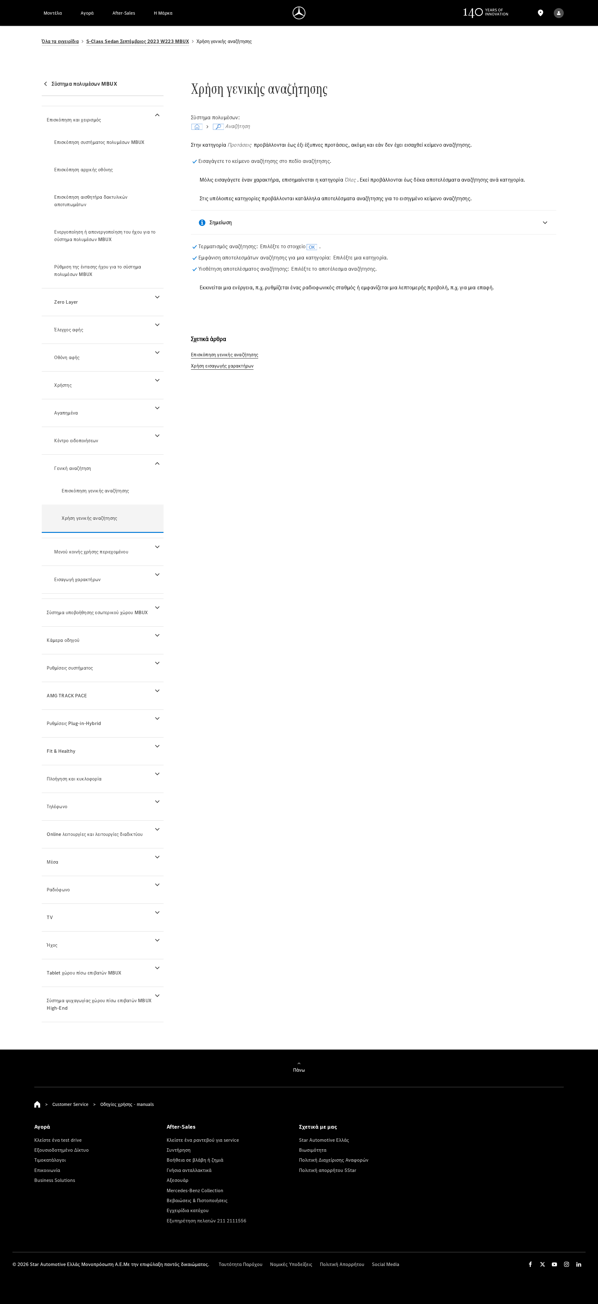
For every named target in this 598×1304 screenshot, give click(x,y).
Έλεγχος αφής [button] (68, 329)
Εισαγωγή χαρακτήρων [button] (77, 579)
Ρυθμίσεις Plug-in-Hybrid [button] (74, 723)
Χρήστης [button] (62, 385)
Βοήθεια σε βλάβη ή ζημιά (195, 1160)
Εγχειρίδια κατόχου (188, 1210)
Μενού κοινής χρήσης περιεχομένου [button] (91, 551)
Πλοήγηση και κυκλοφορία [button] (74, 778)
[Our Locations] (540, 13)
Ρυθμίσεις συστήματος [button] (70, 668)
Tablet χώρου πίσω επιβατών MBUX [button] (84, 973)
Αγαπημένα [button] (66, 413)
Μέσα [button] (52, 862)
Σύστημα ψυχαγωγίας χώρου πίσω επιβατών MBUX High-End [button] (99, 1004)
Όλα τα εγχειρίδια (60, 41)
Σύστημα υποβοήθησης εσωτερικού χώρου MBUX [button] (97, 612)
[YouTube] (554, 1264)
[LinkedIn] (578, 1264)
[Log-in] (559, 13)
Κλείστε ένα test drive (58, 1140)
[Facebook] (530, 1264)
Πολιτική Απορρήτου (342, 1264)
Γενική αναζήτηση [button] (72, 468)
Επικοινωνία (47, 1170)
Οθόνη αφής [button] (66, 357)
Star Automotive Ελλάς (324, 1140)
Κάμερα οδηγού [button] (63, 640)
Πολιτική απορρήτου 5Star (327, 1170)
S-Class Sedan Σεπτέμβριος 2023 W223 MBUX (137, 41)
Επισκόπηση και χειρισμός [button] (74, 119)
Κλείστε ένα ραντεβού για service (203, 1140)
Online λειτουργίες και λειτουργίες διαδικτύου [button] (95, 834)
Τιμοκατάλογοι (50, 1160)
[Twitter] (542, 1264)
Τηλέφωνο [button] (57, 806)
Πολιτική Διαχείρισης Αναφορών (333, 1160)
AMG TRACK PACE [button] (67, 695)
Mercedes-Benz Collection (195, 1190)
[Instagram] (566, 1264)
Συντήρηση (179, 1150)
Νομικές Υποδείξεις (291, 1264)
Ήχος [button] (52, 945)
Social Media (385, 1264)
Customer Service (70, 1104)
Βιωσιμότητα (312, 1150)
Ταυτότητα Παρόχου (241, 1264)
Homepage (37, 1104)
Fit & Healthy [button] (61, 751)
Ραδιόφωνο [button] (58, 889)
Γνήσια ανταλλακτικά (189, 1170)
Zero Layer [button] (66, 302)
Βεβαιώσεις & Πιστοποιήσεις (197, 1200)
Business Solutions (54, 1180)
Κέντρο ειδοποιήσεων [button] (76, 440)
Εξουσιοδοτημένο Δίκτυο (61, 1150)
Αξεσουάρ (177, 1180)
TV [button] (50, 917)
